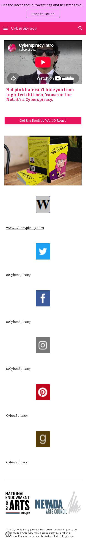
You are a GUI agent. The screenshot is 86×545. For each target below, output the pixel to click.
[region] (43, 11)
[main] (43, 94)
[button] (5, 28)
